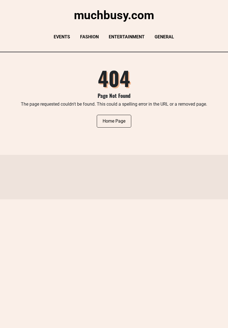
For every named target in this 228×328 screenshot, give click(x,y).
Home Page (114, 121)
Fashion (89, 36)
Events (62, 36)
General (164, 36)
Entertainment (127, 36)
